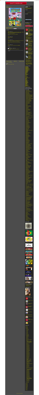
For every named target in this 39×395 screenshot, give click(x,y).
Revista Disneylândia (27, 201)
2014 (26, 383)
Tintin (26, 207)
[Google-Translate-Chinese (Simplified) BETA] (26, 11)
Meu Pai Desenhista (27, 172)
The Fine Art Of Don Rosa (28, 206)
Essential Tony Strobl (27, 149)
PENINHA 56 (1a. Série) (28, 377)
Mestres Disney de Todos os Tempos (29, 171)
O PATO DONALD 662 (28, 350)
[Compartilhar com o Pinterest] (16, 28)
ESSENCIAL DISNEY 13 (30, 316)
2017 (26, 385)
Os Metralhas (27, 191)
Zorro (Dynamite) (27, 220)
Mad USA (26, 164)
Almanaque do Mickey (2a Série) (28, 95)
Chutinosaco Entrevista (28, 109)
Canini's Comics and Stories (28, 106)
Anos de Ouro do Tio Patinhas (28, 100)
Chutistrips (27, 111)
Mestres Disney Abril (27, 170)
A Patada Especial (27, 90)
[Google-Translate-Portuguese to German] (28, 11)
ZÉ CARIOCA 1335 (27, 349)
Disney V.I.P (27, 128)
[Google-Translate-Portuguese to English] (30, 11)
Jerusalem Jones (27, 159)
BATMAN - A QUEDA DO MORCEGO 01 (30, 303)
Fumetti (26, 152)
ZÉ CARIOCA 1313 (27, 347)
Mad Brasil (27, 163)
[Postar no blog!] (14, 28)
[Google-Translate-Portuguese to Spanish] (29, 12)
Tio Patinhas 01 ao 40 (27, 208)
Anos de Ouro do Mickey (28, 99)
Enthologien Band (27, 142)
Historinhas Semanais (27, 157)
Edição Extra (27, 133)
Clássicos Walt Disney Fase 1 (28, 113)
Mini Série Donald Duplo (28, 177)
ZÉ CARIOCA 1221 (27, 374)
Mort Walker (27, 179)
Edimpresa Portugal (27, 135)
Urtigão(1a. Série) (27, 213)
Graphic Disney (27, 155)
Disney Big (27, 119)
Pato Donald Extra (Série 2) (28, 198)
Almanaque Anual (27, 93)
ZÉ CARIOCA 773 (27, 357)
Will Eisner (27, 216)
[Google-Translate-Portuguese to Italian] (29, 11)
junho (26, 332)
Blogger (22, 393)
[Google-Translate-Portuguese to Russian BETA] (31, 11)
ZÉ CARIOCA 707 (27, 344)
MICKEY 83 (27, 337)
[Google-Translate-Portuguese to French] (27, 11)
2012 (26, 327)
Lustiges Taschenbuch (28, 162)
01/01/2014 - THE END (30, 297)
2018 (26, 386)
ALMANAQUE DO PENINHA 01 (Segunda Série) (29, 361)
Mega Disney (27, 169)
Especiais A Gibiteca (27, 144)
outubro (27, 335)
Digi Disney (27, 117)
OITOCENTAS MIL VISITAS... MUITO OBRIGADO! (29, 56)
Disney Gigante (27, 123)
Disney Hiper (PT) (27, 124)
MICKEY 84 (27, 340)
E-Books (26, 131)
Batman (26, 104)
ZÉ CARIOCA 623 (27, 365)
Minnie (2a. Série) (27, 178)
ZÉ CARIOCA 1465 (27, 353)
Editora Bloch (27, 137)
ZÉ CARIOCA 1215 (27, 355)
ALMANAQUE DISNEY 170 (28, 360)
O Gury (26, 183)
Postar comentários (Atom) (10, 62)
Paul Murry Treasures (27, 199)
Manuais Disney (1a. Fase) (28, 165)
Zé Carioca (27, 217)
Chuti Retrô (27, 107)
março (27, 330)
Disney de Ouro (27, 121)
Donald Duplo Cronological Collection (29, 130)
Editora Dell (27, 138)
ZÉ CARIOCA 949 (27, 372)
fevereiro (27, 329)
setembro (27, 334)
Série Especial (27, 203)
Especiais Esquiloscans (28, 145)
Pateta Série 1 (27, 193)
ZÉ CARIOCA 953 (27, 371)
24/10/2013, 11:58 (11, 36)
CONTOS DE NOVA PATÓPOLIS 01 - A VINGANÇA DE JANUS (29, 369)
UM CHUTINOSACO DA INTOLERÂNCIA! (30, 306)
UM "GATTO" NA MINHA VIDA (28, 342)
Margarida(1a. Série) (27, 167)
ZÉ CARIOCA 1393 (27, 352)
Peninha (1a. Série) (27, 200)
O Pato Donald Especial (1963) (28, 187)
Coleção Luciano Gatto (28, 114)
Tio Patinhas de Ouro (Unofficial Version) (29, 210)
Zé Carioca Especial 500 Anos (28, 218)
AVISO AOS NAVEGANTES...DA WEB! (30, 319)
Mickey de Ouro (27, 174)
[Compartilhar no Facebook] (15, 28)
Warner (26, 215)
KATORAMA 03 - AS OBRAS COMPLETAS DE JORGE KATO (29, 341)
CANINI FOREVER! (28, 379)
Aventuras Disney (27, 102)
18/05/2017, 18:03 (11, 44)
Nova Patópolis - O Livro (28, 181)
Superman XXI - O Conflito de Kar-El (29, 205)
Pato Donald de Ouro (27, 195)
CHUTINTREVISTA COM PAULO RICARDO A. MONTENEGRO (29, 378)
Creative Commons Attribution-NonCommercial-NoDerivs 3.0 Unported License (28, 8)
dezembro (27, 382)
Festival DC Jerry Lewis (28, 151)
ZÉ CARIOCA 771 (27, 358)
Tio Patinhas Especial (27, 211)
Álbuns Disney (27, 92)
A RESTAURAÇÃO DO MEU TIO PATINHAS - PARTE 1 (30, 44)
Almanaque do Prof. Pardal (28, 97)
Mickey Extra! (27, 176)
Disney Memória (27, 126)
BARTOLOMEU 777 (27, 285)
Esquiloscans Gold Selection (28, 147)
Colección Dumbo (27, 116)
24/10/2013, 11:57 (11, 31)
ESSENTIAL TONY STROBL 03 (29, 339)
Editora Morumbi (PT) (27, 140)
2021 (26, 388)
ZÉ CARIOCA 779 (27, 366)
